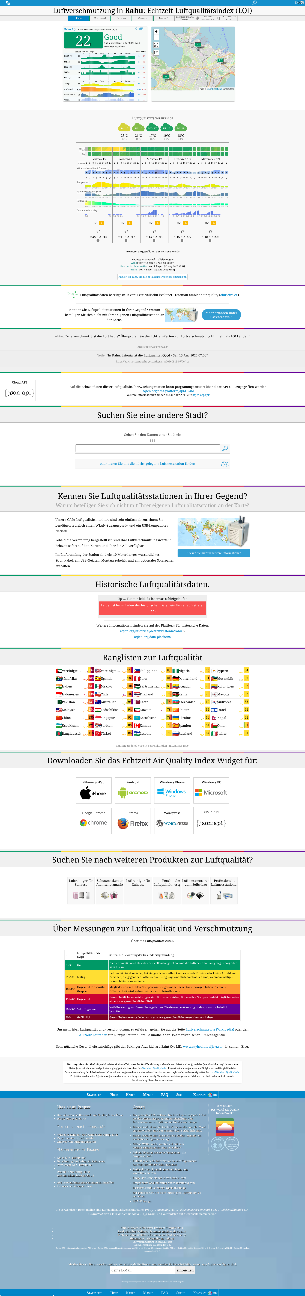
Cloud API (211, 812)
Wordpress (172, 813)
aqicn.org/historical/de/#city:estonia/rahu (151, 631)
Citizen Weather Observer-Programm (156, 1152)
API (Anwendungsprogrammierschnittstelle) (85, 1182)
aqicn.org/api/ (201, 395)
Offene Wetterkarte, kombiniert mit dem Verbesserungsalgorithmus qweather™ (158, 1145)
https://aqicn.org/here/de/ (152, 346)
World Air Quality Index (155, 1068)
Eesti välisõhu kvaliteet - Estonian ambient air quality (152, 1231)
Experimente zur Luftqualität (75, 1138)
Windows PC (211, 782)
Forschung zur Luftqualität (81, 1126)
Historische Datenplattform (74, 1186)
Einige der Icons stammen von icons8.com (159, 1178)
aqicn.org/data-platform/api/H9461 (168, 391)
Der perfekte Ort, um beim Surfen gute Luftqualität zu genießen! (167, 1194)
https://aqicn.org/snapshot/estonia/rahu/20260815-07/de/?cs (152, 361)
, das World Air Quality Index (225, 1072)
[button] (166, 78)
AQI (70, 29)
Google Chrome (93, 813)
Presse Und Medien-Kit (71, 1118)
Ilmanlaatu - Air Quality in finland (152, 1238)
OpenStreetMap (214, 88)
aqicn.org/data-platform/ (152, 637)
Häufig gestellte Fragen (78, 1149)
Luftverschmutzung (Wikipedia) (210, 1029)
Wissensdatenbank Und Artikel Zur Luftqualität (87, 1134)
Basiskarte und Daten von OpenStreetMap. (159, 1187)
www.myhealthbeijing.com (203, 1046)
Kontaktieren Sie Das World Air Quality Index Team (90, 1115)
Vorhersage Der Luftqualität (74, 1165)
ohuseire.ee (229, 295)
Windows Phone (172, 782)
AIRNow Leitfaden (93, 1035)
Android (133, 782)
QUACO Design (142, 1201)
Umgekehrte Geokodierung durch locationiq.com (164, 1183)
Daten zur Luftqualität (71, 1157)
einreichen (185, 1270)
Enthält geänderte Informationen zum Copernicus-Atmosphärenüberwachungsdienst (165, 1162)
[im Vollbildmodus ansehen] (141, 29)
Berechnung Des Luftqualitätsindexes (81, 1161)
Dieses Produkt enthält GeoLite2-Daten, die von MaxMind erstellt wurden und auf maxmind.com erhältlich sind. (169, 1128)
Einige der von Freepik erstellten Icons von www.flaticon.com (160, 1171)
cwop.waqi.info (142, 1156)
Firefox (132, 813)
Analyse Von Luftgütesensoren (76, 1141)
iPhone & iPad (93, 782)
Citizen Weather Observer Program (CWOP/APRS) (152, 1228)
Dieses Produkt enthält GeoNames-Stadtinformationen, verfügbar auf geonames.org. (167, 1137)
